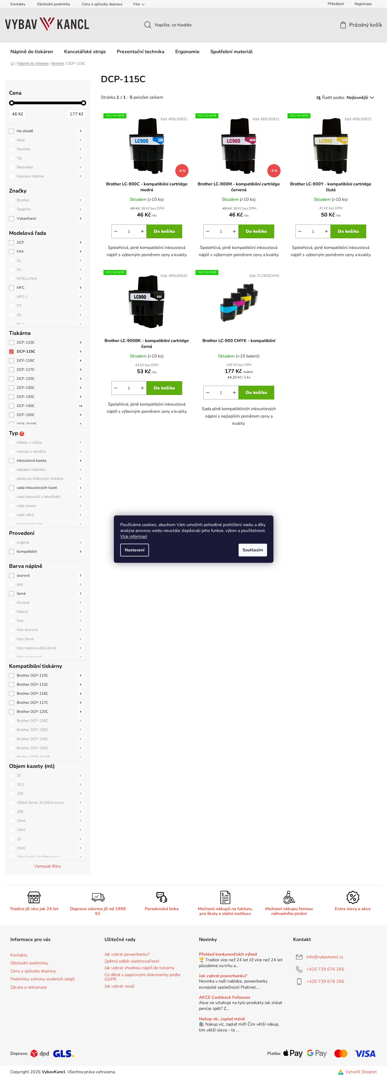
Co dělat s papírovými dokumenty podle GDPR (142, 977)
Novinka (49, 149)
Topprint (49, 209)
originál (49, 542)
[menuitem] (32, 52)
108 (49, 811)
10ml (49, 820)
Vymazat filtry (47, 866)
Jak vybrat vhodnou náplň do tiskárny (139, 968)
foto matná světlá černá (49, 648)
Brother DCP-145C (49, 739)
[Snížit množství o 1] (116, 231)
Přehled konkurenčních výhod (228, 954)
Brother (49, 200)
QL (49, 314)
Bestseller (49, 167)
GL (49, 260)
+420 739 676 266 (325, 969)
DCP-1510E (49, 424)
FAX (49, 251)
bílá (49, 584)
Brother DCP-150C (49, 748)
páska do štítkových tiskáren (49, 478)
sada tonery (49, 505)
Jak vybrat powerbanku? (127, 954)
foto (49, 620)
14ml (49, 829)
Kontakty (17, 4)
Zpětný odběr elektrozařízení (132, 961)
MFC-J (49, 296)
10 (49, 775)
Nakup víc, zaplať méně (222, 1019)
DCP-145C (49, 405)
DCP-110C (49, 342)
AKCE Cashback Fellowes (224, 997)
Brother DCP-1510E (49, 757)
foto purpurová (49, 657)
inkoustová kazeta (49, 460)
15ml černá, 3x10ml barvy (49, 857)
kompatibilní (49, 551)
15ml (49, 848)
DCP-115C (49, 351)
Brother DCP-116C (49, 693)
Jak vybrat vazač (119, 986)
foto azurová (49, 629)
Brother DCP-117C (49, 702)
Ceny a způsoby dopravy (102, 4)
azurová (49, 575)
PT (49, 305)
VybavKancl (49, 218)
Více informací (133, 536)
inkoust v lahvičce (49, 451)
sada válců (49, 514)
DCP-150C (49, 414)
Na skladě (49, 131)
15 (49, 839)
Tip (49, 158)
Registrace (363, 3)
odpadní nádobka (49, 469)
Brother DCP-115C (49, 684)
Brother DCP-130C (49, 720)
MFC (49, 287)
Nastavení (134, 550)
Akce (49, 140)
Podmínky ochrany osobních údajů (42, 979)
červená (49, 602)
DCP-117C (49, 369)
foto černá (49, 639)
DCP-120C (49, 378)
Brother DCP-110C (49, 675)
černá (49, 593)
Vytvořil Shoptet (361, 1072)
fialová (49, 611)
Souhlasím (253, 550)
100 (49, 793)
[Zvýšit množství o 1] (142, 231)
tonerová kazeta (49, 524)
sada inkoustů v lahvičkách (49, 496)
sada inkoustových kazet (49, 487)
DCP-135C (49, 396)
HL (49, 269)
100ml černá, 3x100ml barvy (49, 802)
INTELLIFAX (49, 278)
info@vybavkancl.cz (324, 957)
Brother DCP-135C (49, 729)
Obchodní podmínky (53, 4)
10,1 (49, 784)
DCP (49, 242)
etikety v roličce (49, 442)
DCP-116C (49, 360)
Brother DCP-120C (49, 711)
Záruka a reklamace (28, 987)
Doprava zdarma (49, 176)
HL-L (49, 324)
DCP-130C (49, 387)
